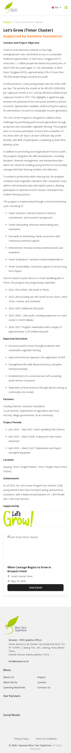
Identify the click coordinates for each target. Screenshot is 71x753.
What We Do (10, 682)
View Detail (35, 587)
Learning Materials (14, 687)
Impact (7, 22)
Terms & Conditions (46, 738)
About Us (8, 677)
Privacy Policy (21, 738)
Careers (41, 682)
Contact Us (43, 687)
